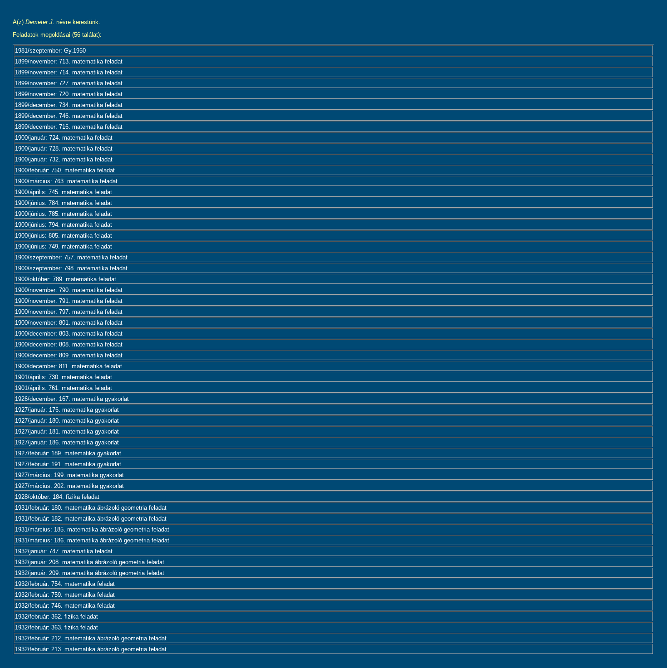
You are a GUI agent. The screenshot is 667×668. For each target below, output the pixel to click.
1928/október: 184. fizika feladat (57, 496)
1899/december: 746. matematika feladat (69, 115)
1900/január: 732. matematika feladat (64, 159)
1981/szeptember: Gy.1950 (50, 50)
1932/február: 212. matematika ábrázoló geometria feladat (91, 638)
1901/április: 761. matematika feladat (63, 388)
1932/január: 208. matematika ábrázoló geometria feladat (89, 562)
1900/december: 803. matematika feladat (69, 333)
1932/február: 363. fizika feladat (56, 627)
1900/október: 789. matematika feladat (65, 279)
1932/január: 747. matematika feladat (64, 551)
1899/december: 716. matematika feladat (69, 126)
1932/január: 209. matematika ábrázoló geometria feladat (89, 573)
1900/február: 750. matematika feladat (65, 170)
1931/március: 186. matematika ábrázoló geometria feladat (92, 540)
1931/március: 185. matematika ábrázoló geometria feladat (92, 529)
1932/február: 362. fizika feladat (56, 616)
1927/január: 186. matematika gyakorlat (67, 442)
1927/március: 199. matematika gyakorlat (69, 475)
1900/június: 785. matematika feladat (63, 213)
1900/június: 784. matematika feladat (63, 203)
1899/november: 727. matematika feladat (69, 83)
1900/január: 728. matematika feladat (64, 148)
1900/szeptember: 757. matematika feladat (71, 257)
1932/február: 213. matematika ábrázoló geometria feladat (91, 649)
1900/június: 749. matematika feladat (63, 246)
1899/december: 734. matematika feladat (69, 105)
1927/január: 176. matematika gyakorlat (67, 409)
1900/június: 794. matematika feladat (63, 224)
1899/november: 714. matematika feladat (69, 72)
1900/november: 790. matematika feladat (69, 290)
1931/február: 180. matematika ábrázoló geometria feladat (91, 507)
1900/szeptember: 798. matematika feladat (71, 268)
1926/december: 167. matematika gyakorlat (72, 398)
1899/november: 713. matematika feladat (69, 61)
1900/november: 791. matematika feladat (69, 300)
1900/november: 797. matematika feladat (69, 311)
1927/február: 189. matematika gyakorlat (68, 453)
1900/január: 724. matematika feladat (64, 137)
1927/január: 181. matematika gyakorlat (67, 431)
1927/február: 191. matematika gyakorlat (68, 464)
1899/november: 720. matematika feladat (69, 94)
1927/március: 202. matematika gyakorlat (69, 486)
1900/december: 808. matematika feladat (69, 344)
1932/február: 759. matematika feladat (65, 594)
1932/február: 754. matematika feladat (65, 583)
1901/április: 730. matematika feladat (63, 377)
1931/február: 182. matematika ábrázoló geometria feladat (91, 518)
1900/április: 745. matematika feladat (63, 192)
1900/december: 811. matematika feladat (68, 366)
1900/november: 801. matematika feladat (69, 322)
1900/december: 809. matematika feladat (69, 355)
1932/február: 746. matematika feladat (65, 605)
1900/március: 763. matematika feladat (66, 181)
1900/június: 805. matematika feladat (63, 235)
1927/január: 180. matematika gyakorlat (67, 420)
